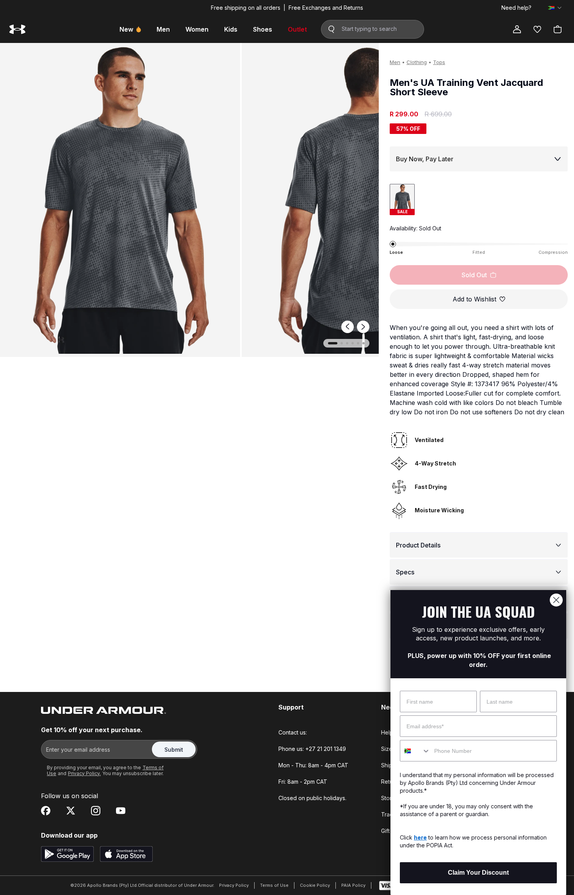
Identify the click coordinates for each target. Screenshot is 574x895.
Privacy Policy (234, 885)
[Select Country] (555, 8)
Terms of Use (274, 885)
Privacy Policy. (84, 773)
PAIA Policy (353, 885)
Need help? (516, 8)
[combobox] (415, 750)
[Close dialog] (556, 600)
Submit (173, 749)
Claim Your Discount (478, 872)
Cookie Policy (315, 885)
